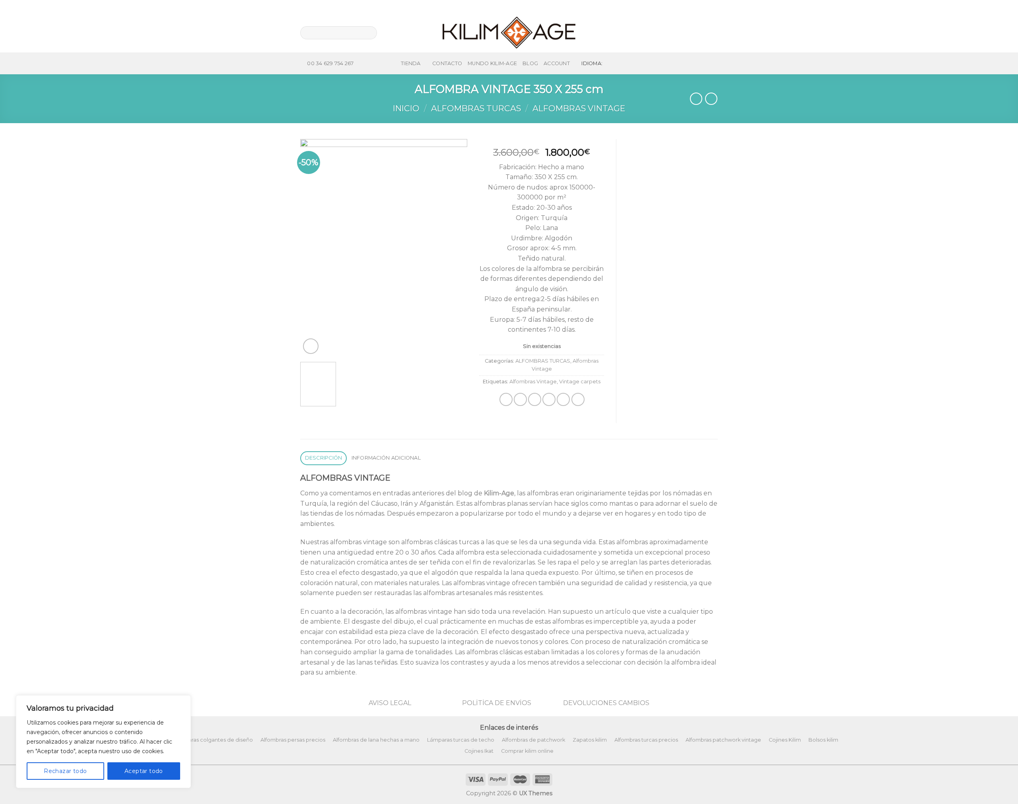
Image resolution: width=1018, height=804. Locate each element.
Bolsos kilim (823, 740)
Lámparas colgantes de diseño (213, 740)
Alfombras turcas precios (646, 740)
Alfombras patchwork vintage (723, 740)
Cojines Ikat (478, 751)
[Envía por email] (534, 399)
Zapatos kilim (590, 740)
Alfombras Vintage (578, 108)
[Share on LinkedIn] (578, 399)
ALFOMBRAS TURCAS (476, 108)
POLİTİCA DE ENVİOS (496, 703)
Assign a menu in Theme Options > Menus (658, 7)
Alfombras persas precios (292, 740)
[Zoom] (311, 346)
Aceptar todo (143, 771)
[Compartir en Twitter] (520, 399)
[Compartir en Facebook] (506, 399)
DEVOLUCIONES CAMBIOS (606, 703)
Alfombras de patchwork (533, 740)
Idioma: (592, 63)
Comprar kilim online (527, 751)
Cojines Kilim (785, 740)
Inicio (406, 108)
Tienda (411, 63)
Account (557, 63)
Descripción (323, 458)
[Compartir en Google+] (563, 399)
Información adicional (386, 458)
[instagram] (697, 33)
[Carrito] (714, 32)
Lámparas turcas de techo (460, 740)
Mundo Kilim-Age (492, 63)
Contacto (447, 63)
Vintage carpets (579, 382)
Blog (530, 63)
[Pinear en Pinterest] (549, 399)
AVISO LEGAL (390, 703)
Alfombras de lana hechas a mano (376, 740)
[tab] (323, 458)
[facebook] (684, 33)
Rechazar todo (65, 771)
